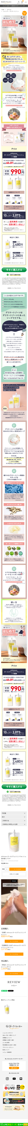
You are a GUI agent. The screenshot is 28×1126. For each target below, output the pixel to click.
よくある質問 (6, 1042)
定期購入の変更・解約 (8, 1040)
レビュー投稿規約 (7, 1052)
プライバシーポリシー (8, 1047)
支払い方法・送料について (9, 1035)
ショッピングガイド (8, 1033)
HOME (2, 9)
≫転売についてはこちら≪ (14, 288)
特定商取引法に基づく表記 (9, 1045)
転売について (6, 1049)
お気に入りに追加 (14, 874)
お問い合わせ (14, 1068)
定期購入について (7, 1037)
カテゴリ (9, 9)
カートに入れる (17, 869)
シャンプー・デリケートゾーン (11, 11)
